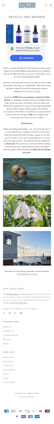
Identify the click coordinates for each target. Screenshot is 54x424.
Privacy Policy (8, 365)
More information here (18, 303)
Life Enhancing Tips (10, 335)
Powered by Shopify (27, 396)
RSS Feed (6, 339)
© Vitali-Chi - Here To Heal (27, 393)
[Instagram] (15, 313)
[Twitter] (10, 313)
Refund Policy (8, 361)
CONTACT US (8, 331)
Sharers (6, 378)
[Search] (46, 5)
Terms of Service (9, 369)
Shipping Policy (9, 357)
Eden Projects (34, 91)
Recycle (6, 343)
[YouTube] (21, 313)
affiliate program (12, 294)
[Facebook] (4, 313)
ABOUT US (7, 327)
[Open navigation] (3, 5)
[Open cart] (51, 5)
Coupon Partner (9, 382)
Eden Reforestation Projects (27, 274)
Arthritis (6, 374)
